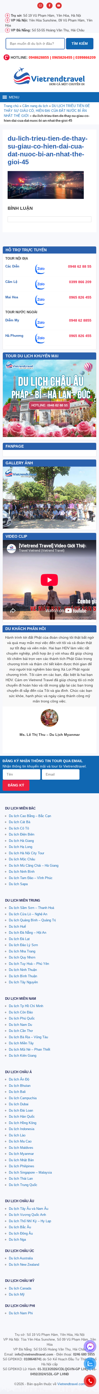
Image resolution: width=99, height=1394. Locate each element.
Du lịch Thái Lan (21, 1178)
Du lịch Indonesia (21, 1129)
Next (90, 498)
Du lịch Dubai (18, 1104)
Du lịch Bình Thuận (23, 976)
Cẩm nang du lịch (35, 106)
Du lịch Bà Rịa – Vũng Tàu (28, 1037)
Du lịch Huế (17, 926)
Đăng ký (16, 785)
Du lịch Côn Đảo (21, 1012)
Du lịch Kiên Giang (22, 1055)
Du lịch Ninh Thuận (23, 970)
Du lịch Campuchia (23, 1098)
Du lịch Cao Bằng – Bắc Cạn (30, 816)
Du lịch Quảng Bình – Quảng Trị (32, 920)
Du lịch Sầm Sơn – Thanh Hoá (31, 908)
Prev (9, 498)
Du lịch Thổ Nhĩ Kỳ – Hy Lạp (30, 1221)
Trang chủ (11, 106)
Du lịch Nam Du (20, 1025)
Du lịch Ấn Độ (19, 1079)
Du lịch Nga (17, 1239)
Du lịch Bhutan (19, 1086)
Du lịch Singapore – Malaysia (30, 1172)
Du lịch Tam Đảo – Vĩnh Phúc (31, 878)
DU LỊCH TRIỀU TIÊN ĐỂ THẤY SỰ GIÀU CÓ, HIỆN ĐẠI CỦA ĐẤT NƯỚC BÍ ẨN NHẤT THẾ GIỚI (47, 111)
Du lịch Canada (20, 1288)
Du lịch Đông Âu (21, 1233)
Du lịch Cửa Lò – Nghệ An (28, 914)
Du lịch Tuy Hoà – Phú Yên (29, 964)
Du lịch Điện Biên (21, 834)
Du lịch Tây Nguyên (23, 982)
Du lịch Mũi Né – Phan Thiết (29, 1049)
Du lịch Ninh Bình (22, 871)
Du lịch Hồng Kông (22, 1123)
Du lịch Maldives (21, 1148)
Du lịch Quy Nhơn (22, 957)
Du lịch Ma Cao (20, 1141)
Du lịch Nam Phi (21, 1313)
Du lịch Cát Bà (19, 822)
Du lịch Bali (17, 1092)
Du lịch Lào (17, 1135)
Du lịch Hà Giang (21, 841)
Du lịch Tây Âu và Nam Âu (28, 1209)
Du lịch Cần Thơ (21, 1031)
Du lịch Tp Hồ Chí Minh (26, 1006)
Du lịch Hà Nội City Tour (26, 853)
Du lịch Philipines (21, 1166)
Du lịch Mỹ (17, 1294)
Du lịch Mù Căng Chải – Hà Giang (33, 865)
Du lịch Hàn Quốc (22, 1116)
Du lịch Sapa (18, 884)
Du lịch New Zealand (24, 1264)
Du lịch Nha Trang (22, 951)
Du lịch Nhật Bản (21, 1160)
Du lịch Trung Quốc (23, 1185)
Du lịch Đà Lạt (19, 939)
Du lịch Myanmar (21, 1154)
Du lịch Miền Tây (21, 1043)
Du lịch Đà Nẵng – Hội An (27, 932)
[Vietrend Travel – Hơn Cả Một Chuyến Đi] (49, 76)
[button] (14, 97)
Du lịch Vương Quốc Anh (27, 1215)
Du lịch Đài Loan (21, 1110)
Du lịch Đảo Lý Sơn (23, 945)
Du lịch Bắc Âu (20, 1227)
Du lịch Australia (21, 1258)
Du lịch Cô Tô (19, 828)
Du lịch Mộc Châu (22, 859)
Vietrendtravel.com (71, 1384)
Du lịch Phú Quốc (22, 1018)
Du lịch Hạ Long (20, 847)
